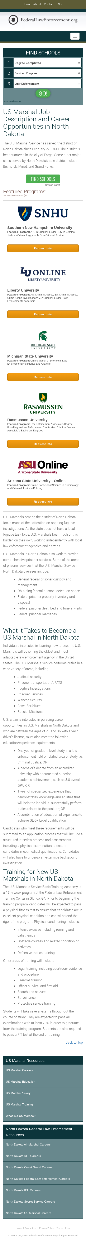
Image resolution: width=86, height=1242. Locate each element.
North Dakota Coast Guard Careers (29, 1167)
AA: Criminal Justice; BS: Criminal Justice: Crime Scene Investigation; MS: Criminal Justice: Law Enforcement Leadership (42, 298)
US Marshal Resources (25, 1061)
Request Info (43, 248)
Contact (49, 4)
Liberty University (23, 290)
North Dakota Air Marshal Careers (28, 1144)
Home (26, 4)
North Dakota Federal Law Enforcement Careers (38, 1178)
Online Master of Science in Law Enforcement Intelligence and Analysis (37, 362)
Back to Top (74, 1042)
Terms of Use (64, 1228)
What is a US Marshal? (21, 1115)
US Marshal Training (19, 1104)
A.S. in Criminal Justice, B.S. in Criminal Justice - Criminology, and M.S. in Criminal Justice (41, 234)
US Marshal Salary (18, 1093)
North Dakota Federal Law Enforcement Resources (39, 1132)
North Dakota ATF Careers (23, 1156)
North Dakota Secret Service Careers (30, 1201)
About (37, 4)
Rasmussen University (27, 420)
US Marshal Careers (19, 1070)
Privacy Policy (46, 1228)
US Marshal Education (20, 1081)
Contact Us (30, 1228)
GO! (43, 93)
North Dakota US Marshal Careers (28, 1213)
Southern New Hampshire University (39, 228)
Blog (60, 4)
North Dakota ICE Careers (23, 1190)
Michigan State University (30, 356)
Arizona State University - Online (36, 481)
